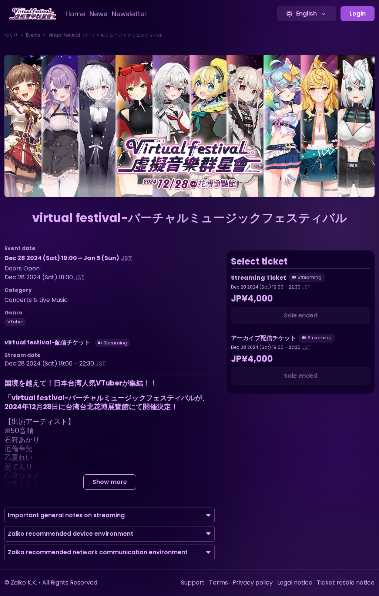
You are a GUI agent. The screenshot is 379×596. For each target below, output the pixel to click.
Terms (218, 582)
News (98, 13)
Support (193, 582)
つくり (11, 35)
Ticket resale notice (346, 582)
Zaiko (18, 582)
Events (33, 35)
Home (75, 13)
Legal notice (294, 582)
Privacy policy (252, 582)
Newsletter (129, 13)
